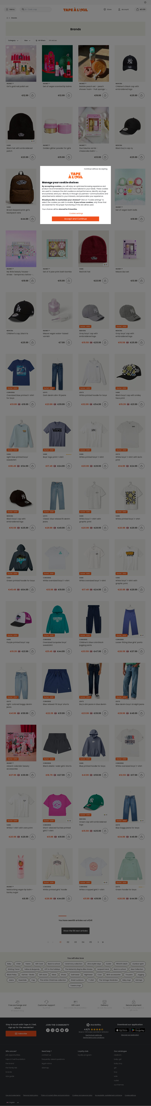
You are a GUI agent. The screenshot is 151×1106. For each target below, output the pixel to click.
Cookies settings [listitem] (76, 213)
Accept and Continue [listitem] (75, 218)
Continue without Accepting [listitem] (95, 169)
